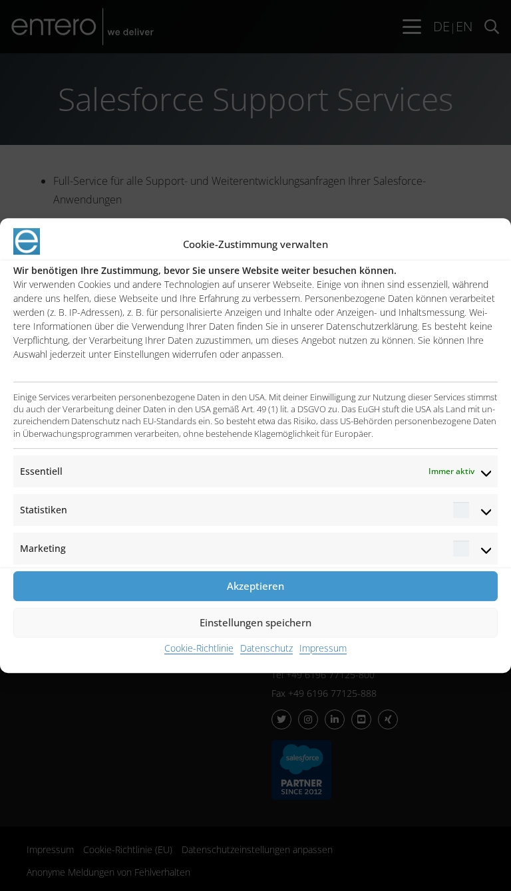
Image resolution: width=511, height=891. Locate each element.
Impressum (323, 648)
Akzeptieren (255, 585)
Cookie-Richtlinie (199, 648)
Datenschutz (266, 648)
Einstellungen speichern (255, 622)
